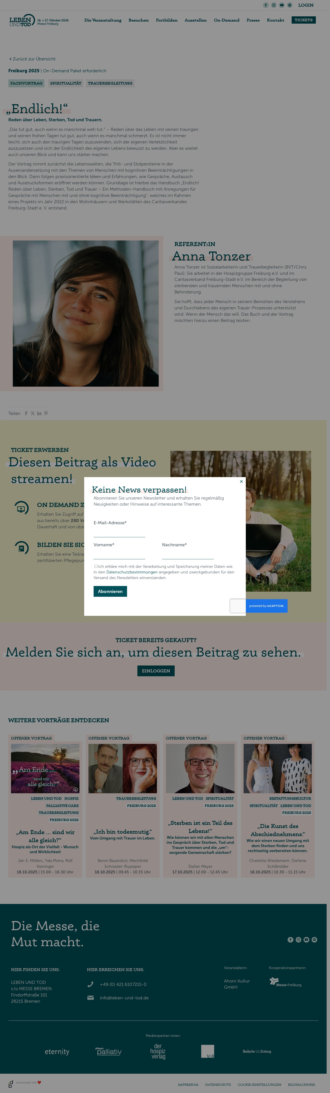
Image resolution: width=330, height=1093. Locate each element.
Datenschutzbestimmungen (132, 572)
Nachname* (174, 544)
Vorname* (104, 544)
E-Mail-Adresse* (110, 522)
